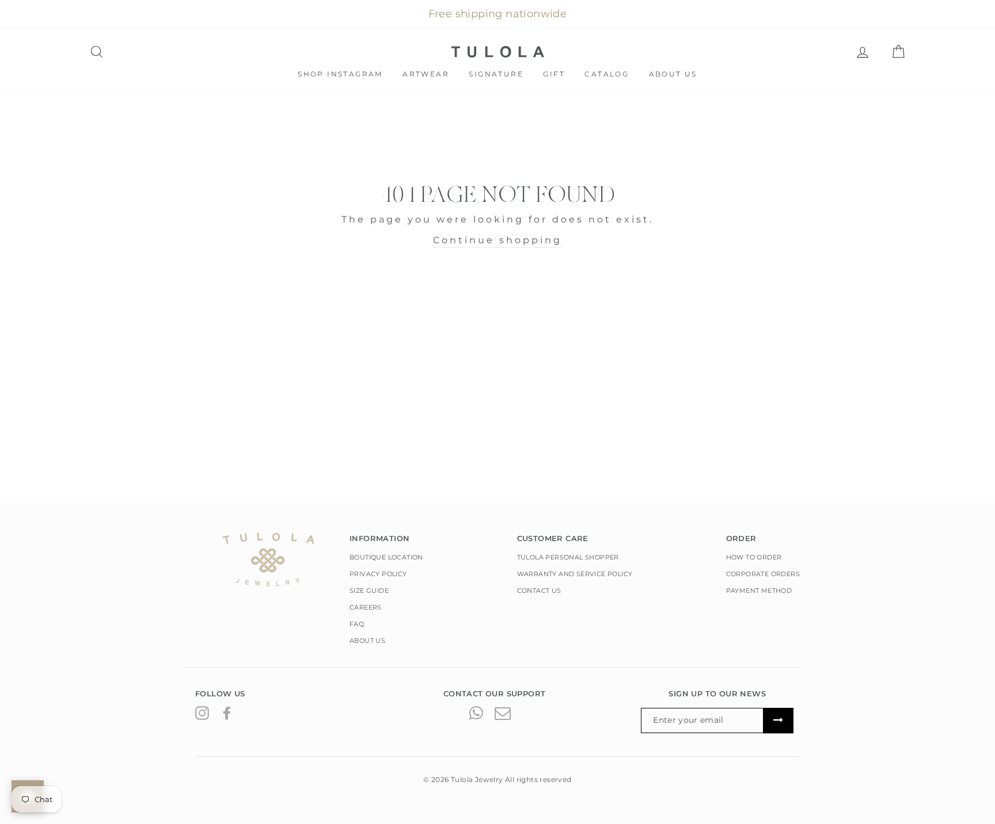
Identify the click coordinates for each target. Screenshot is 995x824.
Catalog (606, 74)
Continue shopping (497, 240)
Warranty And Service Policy (575, 574)
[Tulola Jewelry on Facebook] (227, 712)
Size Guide (369, 591)
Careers (366, 607)
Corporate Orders (763, 574)
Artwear (425, 74)
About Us (673, 74)
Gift (554, 74)
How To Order (754, 557)
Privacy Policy (378, 574)
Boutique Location (386, 557)
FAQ (357, 624)
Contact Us (539, 591)
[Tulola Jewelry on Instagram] (202, 712)
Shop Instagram (340, 74)
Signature (496, 74)
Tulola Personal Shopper (568, 557)
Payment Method (759, 591)
